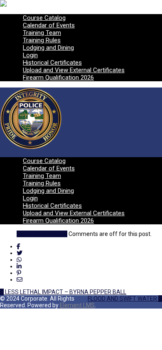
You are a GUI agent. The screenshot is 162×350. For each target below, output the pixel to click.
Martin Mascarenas (42, 234)
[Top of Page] (2, 312)
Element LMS (77, 305)
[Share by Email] (19, 279)
